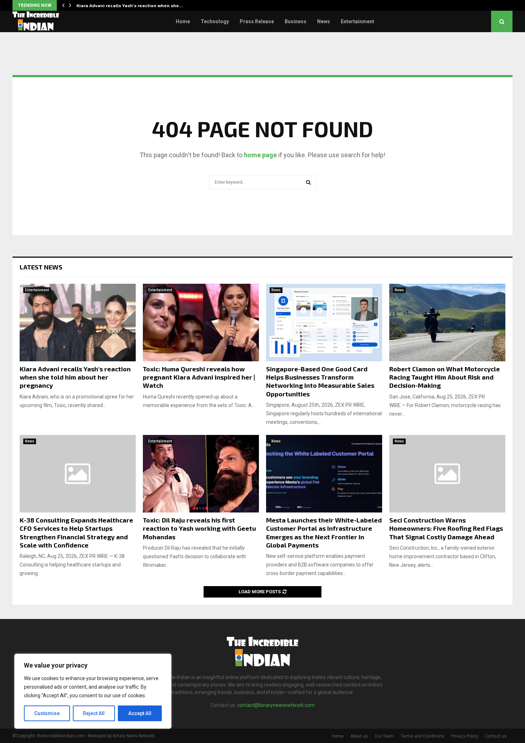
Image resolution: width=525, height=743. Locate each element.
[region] (92, 691)
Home (183, 21)
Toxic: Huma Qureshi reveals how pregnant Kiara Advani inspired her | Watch (199, 377)
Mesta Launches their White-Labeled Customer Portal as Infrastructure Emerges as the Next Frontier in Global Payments (324, 532)
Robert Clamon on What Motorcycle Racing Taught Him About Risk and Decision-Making (444, 377)
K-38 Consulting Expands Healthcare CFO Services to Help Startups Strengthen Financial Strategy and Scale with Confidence (76, 532)
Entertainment (357, 21)
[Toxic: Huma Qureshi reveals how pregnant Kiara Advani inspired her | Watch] (201, 322)
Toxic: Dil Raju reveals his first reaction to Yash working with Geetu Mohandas (199, 528)
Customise (47, 713)
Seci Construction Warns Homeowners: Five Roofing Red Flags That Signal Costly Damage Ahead (446, 528)
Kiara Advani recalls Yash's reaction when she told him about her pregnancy (75, 377)
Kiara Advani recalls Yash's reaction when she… (129, 5)
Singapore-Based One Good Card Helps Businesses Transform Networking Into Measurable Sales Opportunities (320, 381)
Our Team (384, 736)
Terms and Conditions (422, 736)
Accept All (139, 713)
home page (260, 155)
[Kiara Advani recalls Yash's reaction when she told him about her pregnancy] (78, 322)
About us (359, 736)
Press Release (257, 21)
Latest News (41, 267)
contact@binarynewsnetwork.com (276, 705)
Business (295, 21)
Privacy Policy (464, 736)
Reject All (94, 713)
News (323, 21)
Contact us (496, 736)
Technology (215, 21)
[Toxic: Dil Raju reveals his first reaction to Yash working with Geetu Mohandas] (201, 473)
